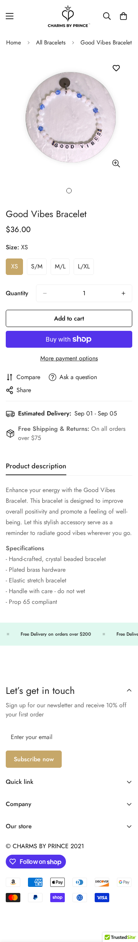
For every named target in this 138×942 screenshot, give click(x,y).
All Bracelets (51, 42)
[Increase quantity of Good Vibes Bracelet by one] (123, 293)
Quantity (17, 293)
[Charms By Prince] (69, 16)
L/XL (86, 268)
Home (13, 42)
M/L (62, 268)
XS (17, 268)
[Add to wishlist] (116, 68)
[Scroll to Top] (124, 901)
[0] (123, 16)
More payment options (69, 358)
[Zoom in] (116, 163)
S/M (39, 268)
